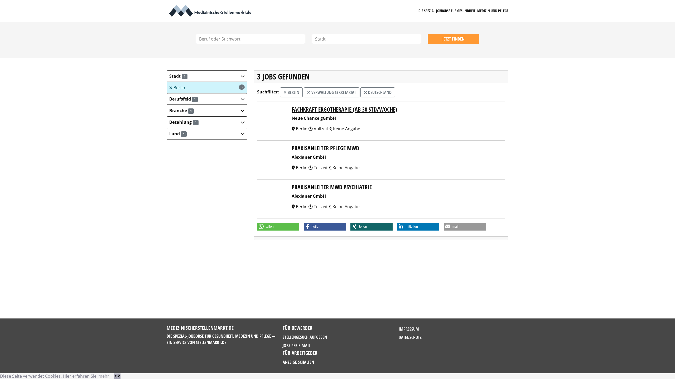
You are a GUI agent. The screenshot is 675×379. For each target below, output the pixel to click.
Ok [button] (117, 375)
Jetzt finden (453, 39)
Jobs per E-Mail (296, 345)
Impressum (409, 329)
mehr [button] (103, 376)
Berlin (207, 88)
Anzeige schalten (298, 362)
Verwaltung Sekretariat (333, 92)
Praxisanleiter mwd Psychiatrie (332, 187)
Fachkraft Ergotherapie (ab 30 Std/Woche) (344, 109)
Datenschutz (410, 337)
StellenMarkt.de (211, 342)
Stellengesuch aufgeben (305, 337)
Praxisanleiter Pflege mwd (325, 148)
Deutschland (379, 92)
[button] (207, 76)
